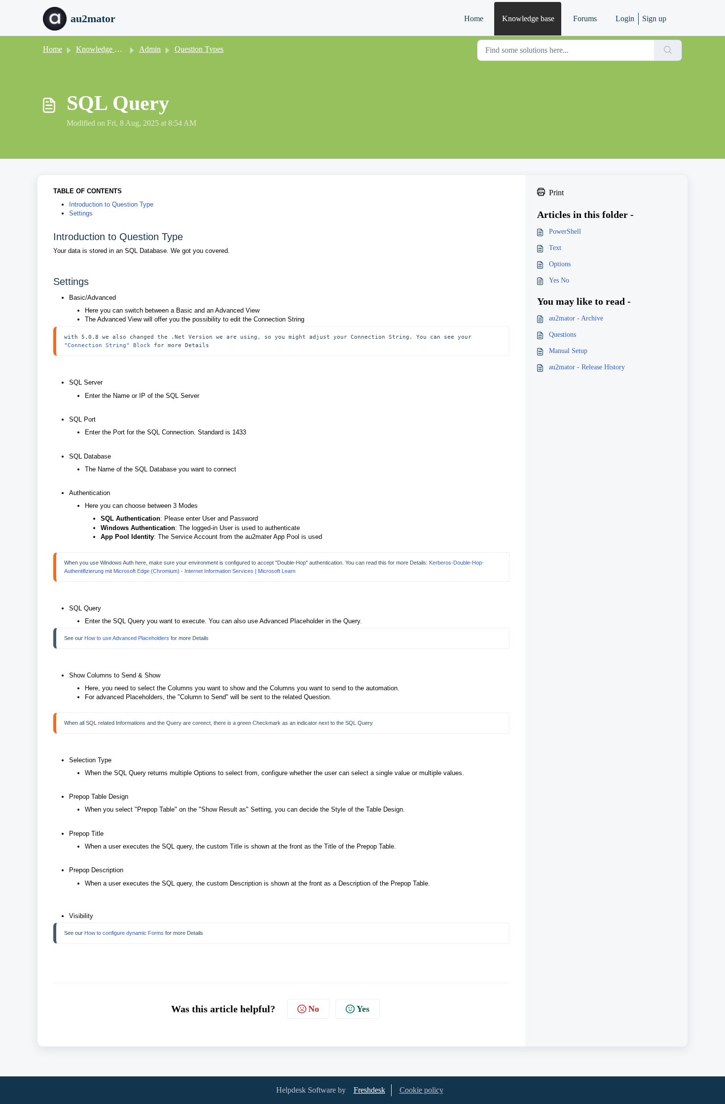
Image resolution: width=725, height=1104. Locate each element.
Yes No (559, 280)
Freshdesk (369, 1090)
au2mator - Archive (576, 318)
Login (625, 18)
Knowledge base (528, 18)
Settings (81, 213)
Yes (363, 1009)
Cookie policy (421, 1090)
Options (560, 264)
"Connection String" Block (107, 345)
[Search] (668, 50)
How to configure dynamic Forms (124, 933)
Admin (150, 49)
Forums (585, 18)
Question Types (199, 49)
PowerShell (565, 231)
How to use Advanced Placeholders (126, 638)
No (313, 1009)
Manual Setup (568, 351)
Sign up (654, 18)
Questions (562, 334)
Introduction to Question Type (111, 204)
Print (556, 192)
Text (555, 247)
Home (473, 18)
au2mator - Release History (587, 367)
